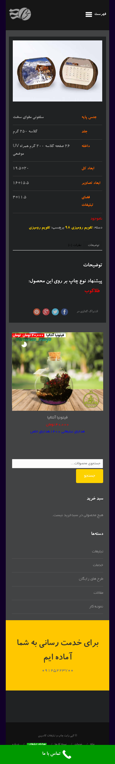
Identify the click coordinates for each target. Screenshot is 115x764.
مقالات (98, 593)
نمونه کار (96, 607)
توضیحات (93, 245)
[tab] (93, 245)
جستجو (89, 476)
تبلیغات (97, 552)
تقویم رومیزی (39, 228)
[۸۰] (57, 71)
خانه (92, 744)
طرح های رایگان (91, 579)
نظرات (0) (74, 245)
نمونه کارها (60, 744)
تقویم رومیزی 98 (79, 228)
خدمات (98, 565)
